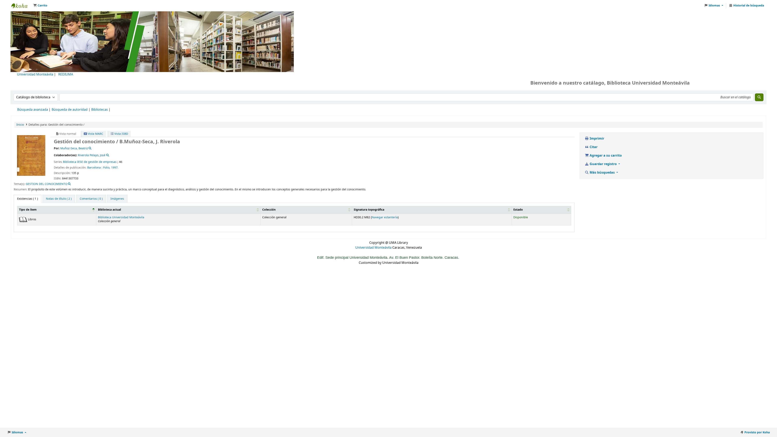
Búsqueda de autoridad (70, 109)
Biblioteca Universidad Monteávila (21, 6)
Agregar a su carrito (605, 155)
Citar (593, 147)
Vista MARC (95, 134)
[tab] (58, 199)
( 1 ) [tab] (27, 199)
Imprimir (596, 138)
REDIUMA (65, 74)
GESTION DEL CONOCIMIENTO (46, 184)
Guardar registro (603, 164)
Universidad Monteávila (35, 74)
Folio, (106, 167)
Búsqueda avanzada (32, 109)
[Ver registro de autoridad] (89, 148)
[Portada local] (31, 155)
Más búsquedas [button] (602, 172)
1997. (114, 167)
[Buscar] (759, 97)
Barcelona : (94, 167)
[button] (40, 6)
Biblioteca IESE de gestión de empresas (90, 162)
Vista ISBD (121, 134)
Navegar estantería (385, 217)
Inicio (20, 125)
